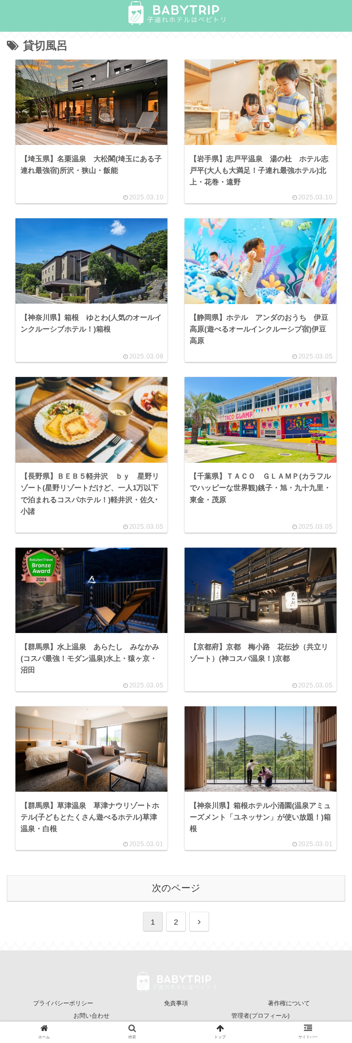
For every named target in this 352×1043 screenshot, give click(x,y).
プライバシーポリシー (63, 1003)
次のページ (176, 888)
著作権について (289, 1003)
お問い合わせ (91, 1015)
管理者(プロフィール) (260, 1015)
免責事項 (176, 1003)
